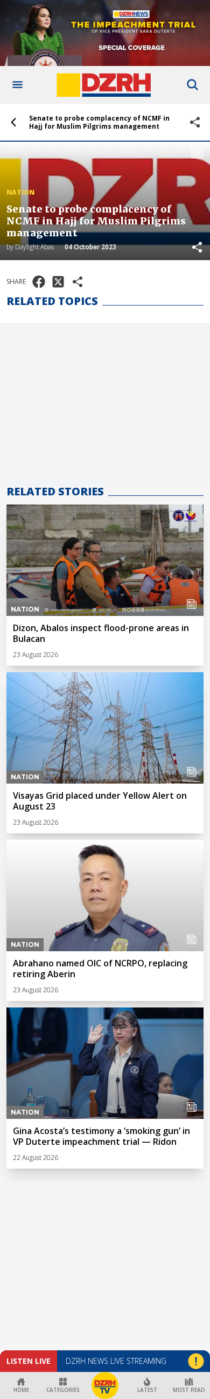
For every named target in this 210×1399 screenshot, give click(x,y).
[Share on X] (58, 281)
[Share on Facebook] (38, 281)
